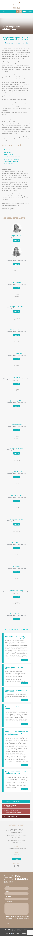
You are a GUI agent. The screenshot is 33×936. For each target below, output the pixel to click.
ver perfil (16, 240)
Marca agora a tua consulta (16, 43)
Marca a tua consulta (13, 801)
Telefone (8, 896)
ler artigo (24, 660)
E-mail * (8, 891)
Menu (4, 11)
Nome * (8, 886)
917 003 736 (16, 855)
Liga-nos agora (11, 806)
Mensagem (9, 901)
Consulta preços (11, 816)
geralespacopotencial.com (17, 848)
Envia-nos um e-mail (13, 811)
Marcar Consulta (28, 11)
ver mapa (16, 859)
